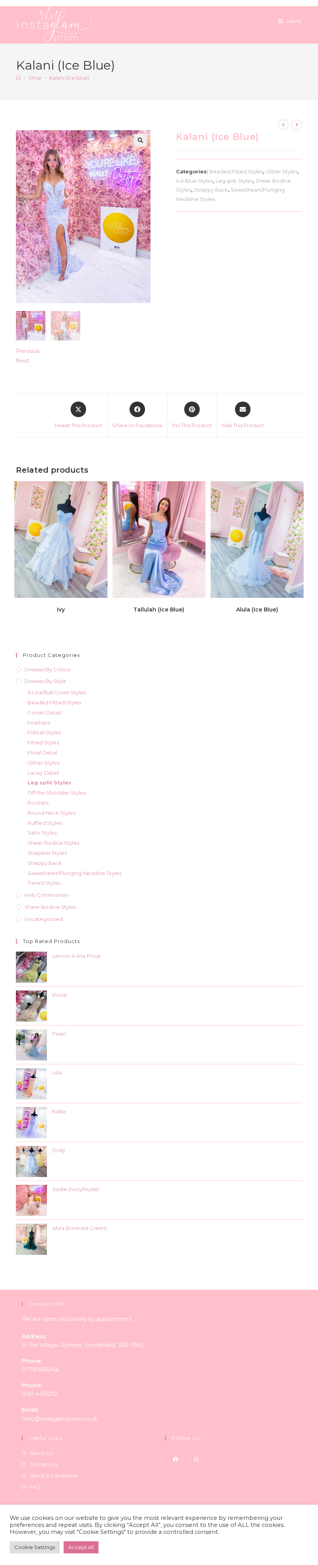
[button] (140, 140)
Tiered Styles (44, 883)
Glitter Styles (281, 171)
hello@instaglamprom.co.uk (59, 1418)
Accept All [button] (81, 1547)
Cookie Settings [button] (34, 1547)
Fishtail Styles (44, 732)
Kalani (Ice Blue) (69, 78)
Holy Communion (46, 895)
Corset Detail (44, 712)
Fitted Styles (43, 742)
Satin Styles (42, 833)
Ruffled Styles (45, 823)
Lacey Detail (43, 773)
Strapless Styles (47, 853)
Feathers (39, 723)
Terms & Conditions (53, 1475)
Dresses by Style (45, 681)
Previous (28, 351)
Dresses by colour (47, 669)
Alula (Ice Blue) (257, 609)
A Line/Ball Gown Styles (57, 692)
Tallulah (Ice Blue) (158, 609)
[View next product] (296, 124)
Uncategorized (43, 919)
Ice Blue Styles (194, 181)
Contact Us (43, 1464)
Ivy (61, 609)
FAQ (35, 1487)
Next (22, 360)
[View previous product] (283, 124)
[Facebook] (175, 1459)
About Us (40, 1453)
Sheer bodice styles (50, 907)
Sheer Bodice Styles (53, 843)
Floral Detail (42, 752)
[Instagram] (196, 1459)
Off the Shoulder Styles (57, 792)
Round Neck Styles (51, 813)
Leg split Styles (234, 181)
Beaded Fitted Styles (236, 171)
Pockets (38, 803)
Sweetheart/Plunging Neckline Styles (74, 873)
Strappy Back (211, 190)
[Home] (18, 78)
